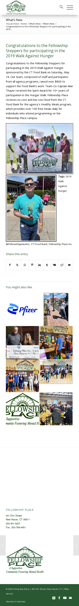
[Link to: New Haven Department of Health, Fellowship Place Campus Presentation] (56, 408)
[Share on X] (17, 265)
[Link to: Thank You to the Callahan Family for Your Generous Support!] (56, 309)
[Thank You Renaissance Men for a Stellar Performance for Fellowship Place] (76, 545)
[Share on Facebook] (9, 265)
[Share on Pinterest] (32, 265)
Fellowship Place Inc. (60, 244)
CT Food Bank (39, 244)
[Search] (59, 7)
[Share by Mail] (69, 265)
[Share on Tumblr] (47, 265)
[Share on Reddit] (61, 265)
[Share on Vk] (54, 265)
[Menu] (68, 7)
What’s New (14, 20)
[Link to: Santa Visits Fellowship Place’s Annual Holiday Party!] (56, 342)
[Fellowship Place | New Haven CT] (33, 7)
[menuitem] (59, 7)
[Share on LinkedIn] (39, 265)
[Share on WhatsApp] (24, 265)
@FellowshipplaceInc (18, 244)
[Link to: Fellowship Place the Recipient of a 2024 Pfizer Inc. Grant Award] (22, 309)
